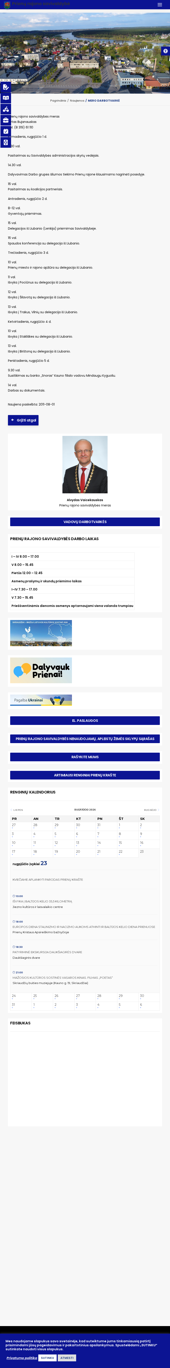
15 (120, 843)
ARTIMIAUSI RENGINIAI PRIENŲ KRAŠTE (85, 775)
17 (13, 852)
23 (142, 852)
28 (35, 825)
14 (99, 843)
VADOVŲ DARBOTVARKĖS (85, 521)
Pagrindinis (58, 100)
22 (120, 852)
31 (98, 825)
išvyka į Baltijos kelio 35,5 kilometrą (42, 901)
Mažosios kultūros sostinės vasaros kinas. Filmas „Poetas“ (63, 977)
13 (77, 843)
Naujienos (77, 100)
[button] (165, 51)
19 (56, 852)
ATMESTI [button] (66, 1358)
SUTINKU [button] (47, 1358)
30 (78, 825)
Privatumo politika (22, 1358)
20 (78, 852)
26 (56, 996)
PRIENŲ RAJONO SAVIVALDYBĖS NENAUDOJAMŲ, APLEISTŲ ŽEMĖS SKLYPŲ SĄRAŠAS (85, 738)
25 (35, 996)
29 (56, 825)
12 (56, 843)
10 (13, 843)
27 (14, 825)
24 (14, 996)
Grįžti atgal (26, 420)
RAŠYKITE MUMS (85, 757)
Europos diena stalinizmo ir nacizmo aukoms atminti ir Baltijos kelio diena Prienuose (84, 927)
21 (98, 852)
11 (34, 843)
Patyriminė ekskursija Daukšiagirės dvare (47, 952)
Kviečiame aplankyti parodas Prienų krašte (48, 879)
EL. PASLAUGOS (85, 720)
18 (35, 852)
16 (141, 843)
